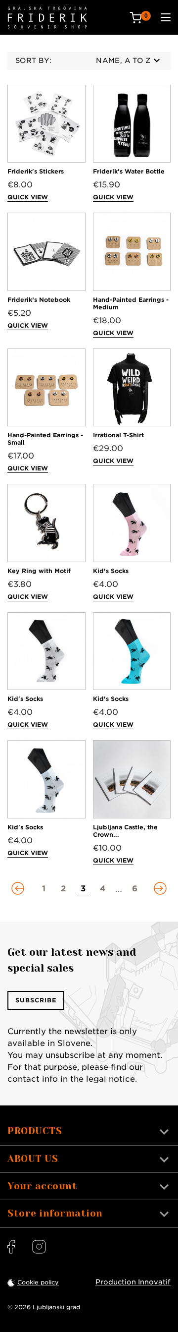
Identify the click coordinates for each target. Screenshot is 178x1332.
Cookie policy (38, 1282)
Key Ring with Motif (39, 571)
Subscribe (35, 1000)
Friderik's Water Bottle (129, 171)
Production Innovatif (133, 1282)
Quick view (27, 197)
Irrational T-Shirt (118, 435)
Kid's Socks (111, 571)
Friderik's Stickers (35, 171)
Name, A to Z (123, 60)
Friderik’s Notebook (38, 299)
